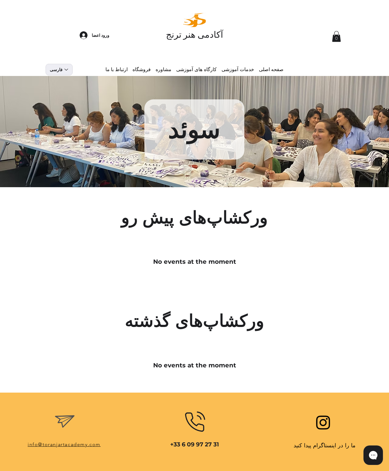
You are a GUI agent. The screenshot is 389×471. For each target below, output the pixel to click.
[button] (336, 36)
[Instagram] (323, 422)
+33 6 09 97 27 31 (194, 444)
